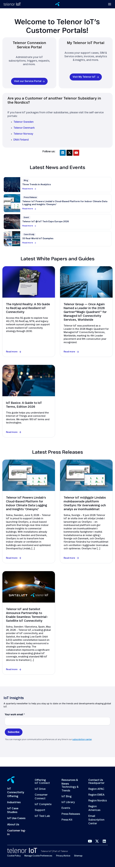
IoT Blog (67, 796)
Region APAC (96, 789)
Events (66, 808)
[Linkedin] (63, 153)
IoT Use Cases (16, 818)
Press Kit (67, 820)
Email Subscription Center (96, 820)
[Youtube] (76, 153)
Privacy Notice (63, 856)
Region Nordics (97, 800)
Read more (27, 189)
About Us (13, 824)
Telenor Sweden (23, 122)
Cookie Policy (14, 856)
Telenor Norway (23, 134)
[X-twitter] (69, 153)
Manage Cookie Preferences (38, 856)
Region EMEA (96, 795)
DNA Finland (21, 139)
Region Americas (94, 808)
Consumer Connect (41, 797)
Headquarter (96, 783)
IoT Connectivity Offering (15, 792)
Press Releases (71, 814)
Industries (14, 802)
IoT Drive (40, 789)
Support (40, 810)
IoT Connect (42, 783)
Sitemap (78, 856)
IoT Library (68, 802)
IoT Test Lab (42, 816)
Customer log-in (16, 832)
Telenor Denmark (24, 128)
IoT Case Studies (12, 810)
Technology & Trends (70, 789)
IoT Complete (43, 804)
